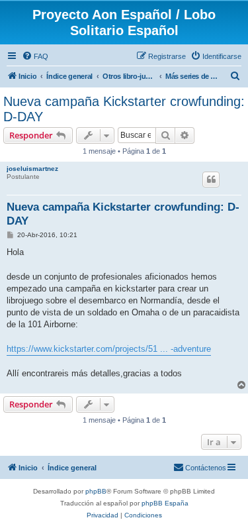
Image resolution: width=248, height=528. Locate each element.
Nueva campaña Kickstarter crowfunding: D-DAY (124, 109)
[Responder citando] (211, 179)
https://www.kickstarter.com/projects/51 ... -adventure (109, 349)
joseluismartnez (32, 168)
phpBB (95, 491)
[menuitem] (35, 56)
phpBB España (165, 503)
